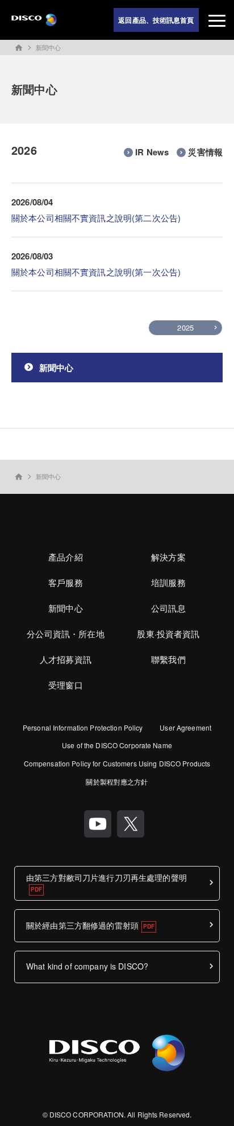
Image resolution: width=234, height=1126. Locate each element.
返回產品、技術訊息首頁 (156, 20)
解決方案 (168, 557)
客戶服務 (65, 582)
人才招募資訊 (65, 659)
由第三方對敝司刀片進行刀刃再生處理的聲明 (106, 877)
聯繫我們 (168, 659)
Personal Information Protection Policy (83, 727)
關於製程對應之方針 (117, 781)
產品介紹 (65, 557)
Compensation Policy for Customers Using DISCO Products (117, 763)
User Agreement (185, 727)
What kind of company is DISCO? (87, 966)
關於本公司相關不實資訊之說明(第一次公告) (96, 272)
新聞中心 (48, 47)
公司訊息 (168, 608)
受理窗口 (65, 685)
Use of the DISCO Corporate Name (117, 745)
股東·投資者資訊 (168, 634)
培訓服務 (168, 582)
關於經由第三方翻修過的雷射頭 (82, 925)
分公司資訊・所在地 (65, 634)
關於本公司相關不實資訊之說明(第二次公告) (96, 218)
